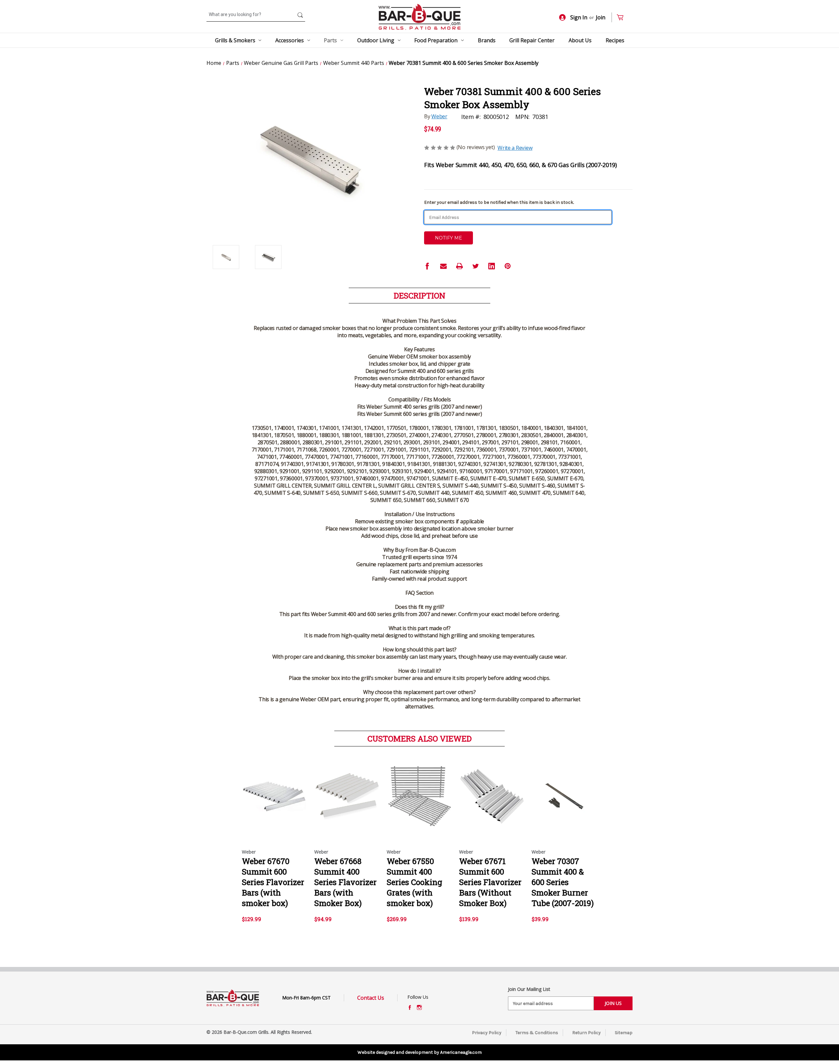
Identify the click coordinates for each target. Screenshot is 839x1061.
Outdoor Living (375, 40)
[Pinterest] (507, 266)
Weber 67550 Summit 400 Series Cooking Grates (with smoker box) (414, 882)
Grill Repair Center (532, 40)
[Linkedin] (491, 266)
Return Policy (586, 1032)
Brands (487, 40)
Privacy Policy (486, 1032)
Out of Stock (347, 802)
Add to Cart (275, 802)
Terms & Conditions (537, 1032)
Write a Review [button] (515, 147)
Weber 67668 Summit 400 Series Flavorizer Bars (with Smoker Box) (345, 882)
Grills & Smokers (235, 40)
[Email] (443, 266)
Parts (330, 40)
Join (600, 17)
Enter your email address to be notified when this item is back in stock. (499, 202)
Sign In (578, 17)
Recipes (615, 40)
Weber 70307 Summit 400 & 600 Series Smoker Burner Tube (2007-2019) (563, 882)
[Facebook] (427, 266)
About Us (580, 40)
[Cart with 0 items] (623, 17)
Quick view (274, 790)
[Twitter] (475, 266)
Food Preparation (436, 40)
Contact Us (370, 997)
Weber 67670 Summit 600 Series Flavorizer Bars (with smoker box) (273, 882)
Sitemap (624, 1032)
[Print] (459, 266)
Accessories (289, 40)
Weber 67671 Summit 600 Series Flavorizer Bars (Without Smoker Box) (490, 882)
